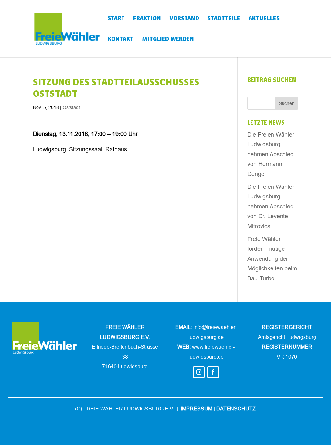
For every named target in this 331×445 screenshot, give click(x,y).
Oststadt (71, 107)
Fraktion (147, 19)
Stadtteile (224, 19)
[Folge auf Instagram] (199, 372)
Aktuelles (264, 19)
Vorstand (184, 19)
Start (116, 19)
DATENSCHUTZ (236, 408)
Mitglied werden (168, 39)
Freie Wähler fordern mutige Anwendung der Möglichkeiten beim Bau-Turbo (272, 259)
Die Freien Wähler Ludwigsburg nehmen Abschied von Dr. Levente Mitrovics (270, 206)
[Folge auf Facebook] (213, 372)
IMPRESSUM (196, 408)
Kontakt (120, 39)
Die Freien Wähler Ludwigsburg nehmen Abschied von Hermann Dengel (270, 154)
